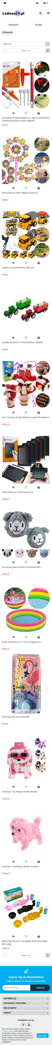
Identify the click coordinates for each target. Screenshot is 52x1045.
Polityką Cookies (7, 1031)
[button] (26, 999)
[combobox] (26, 44)
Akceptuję (43, 1036)
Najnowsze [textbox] (7, 44)
